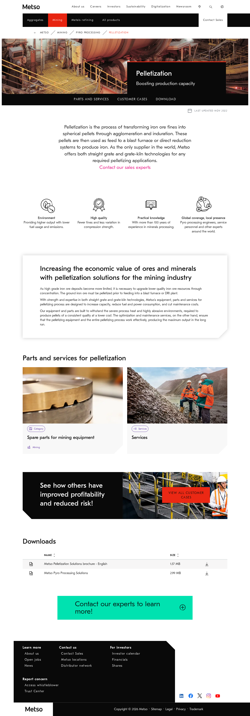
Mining (62, 32)
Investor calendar (126, 653)
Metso (44, 32)
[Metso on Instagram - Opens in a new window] (208, 696)
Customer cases (132, 99)
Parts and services (91, 99)
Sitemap (156, 709)
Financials (120, 659)
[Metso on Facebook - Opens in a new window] (190, 696)
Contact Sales (72, 653)
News (29, 665)
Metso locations (74, 659)
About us (32, 653)
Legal (168, 709)
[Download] (206, 564)
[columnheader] (103, 554)
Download (166, 99)
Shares (117, 665)
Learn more (32, 647)
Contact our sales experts (125, 167)
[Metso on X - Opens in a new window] (199, 695)
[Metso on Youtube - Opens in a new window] (217, 696)
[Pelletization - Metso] (40, 6)
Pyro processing (88, 32)
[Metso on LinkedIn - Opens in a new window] (181, 696)
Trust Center (34, 691)
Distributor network (76, 665)
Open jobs (33, 659)
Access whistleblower (42, 685)
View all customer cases (186, 495)
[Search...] (211, 6)
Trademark (196, 709)
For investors (121, 647)
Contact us (68, 647)
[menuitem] (78, 6)
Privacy (181, 709)
